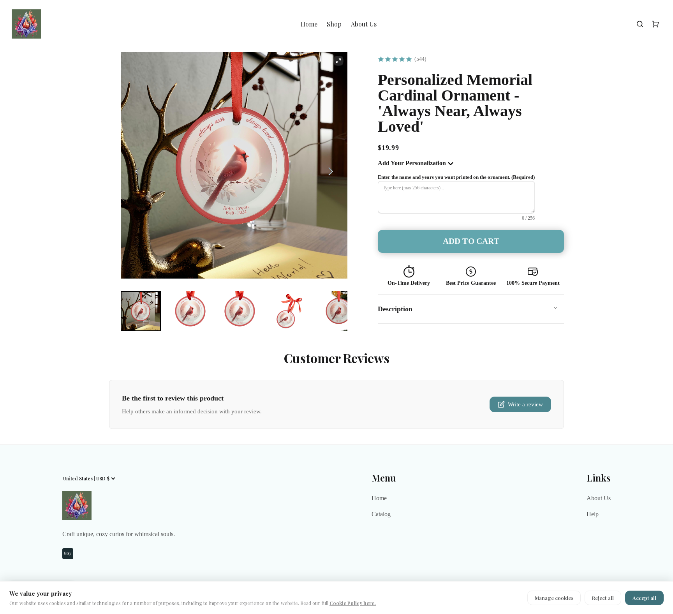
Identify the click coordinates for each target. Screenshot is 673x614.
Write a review (525, 404)
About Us (364, 24)
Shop (334, 24)
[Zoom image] (338, 61)
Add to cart (471, 241)
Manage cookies (554, 598)
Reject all (603, 598)
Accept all (644, 598)
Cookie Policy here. (352, 603)
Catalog (381, 514)
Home (309, 24)
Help (593, 514)
